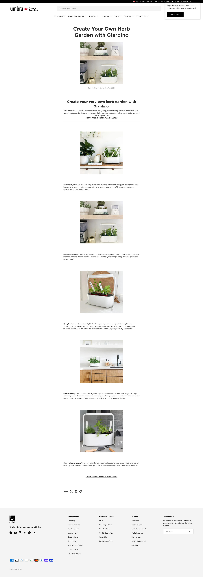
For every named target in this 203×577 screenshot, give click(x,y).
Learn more (175, 14)
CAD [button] (137, 1)
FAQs (101, 521)
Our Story (71, 521)
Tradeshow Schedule (139, 529)
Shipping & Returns (106, 525)
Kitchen (127, 16)
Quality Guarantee (106, 533)
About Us (159, 1)
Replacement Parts (106, 541)
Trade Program (137, 525)
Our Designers (73, 529)
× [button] (198, 4)
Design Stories (73, 537)
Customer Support (185, 1)
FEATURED (59, 16)
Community (72, 541)
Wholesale (135, 521)
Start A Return (104, 529)
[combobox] (109, 8)
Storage (105, 16)
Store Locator (136, 537)
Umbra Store (72, 533)
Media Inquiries (137, 533)
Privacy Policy (73, 549)
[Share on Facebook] (76, 491)
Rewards (170, 1)
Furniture (141, 16)
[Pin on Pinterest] (80, 491)
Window (92, 16)
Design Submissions (139, 541)
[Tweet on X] (71, 491)
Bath (117, 16)
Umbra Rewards (74, 525)
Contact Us (103, 537)
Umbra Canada (18, 569)
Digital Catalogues (74, 553)
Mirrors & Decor (76, 16)
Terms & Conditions (75, 545)
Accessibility (136, 545)
